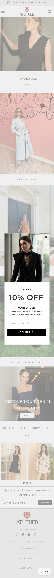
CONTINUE (26, 332)
